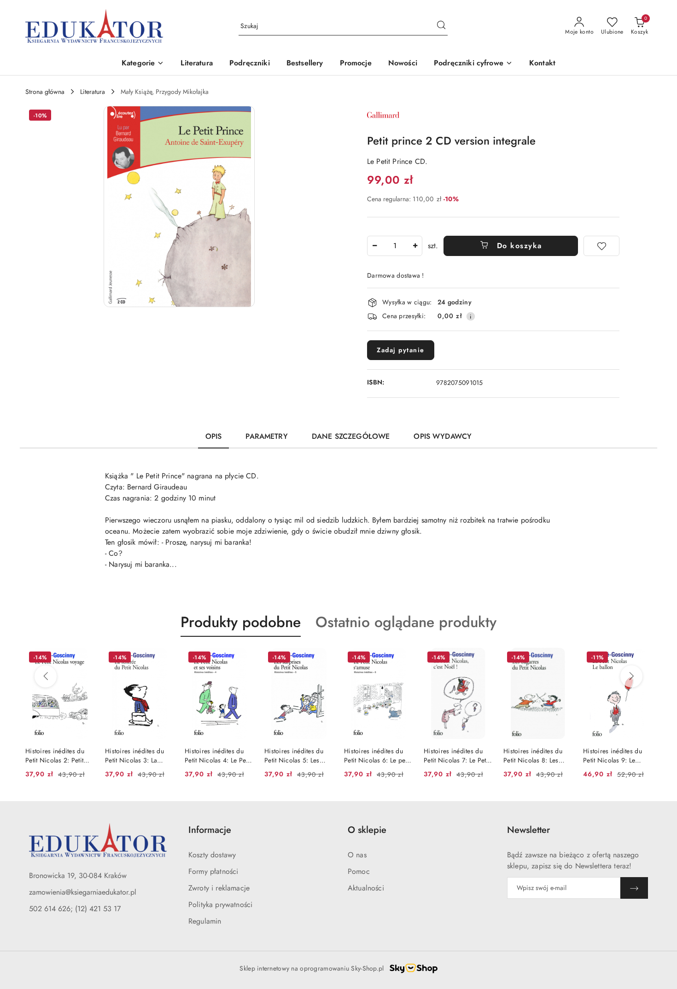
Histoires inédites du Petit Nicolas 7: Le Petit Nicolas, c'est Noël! (457, 755)
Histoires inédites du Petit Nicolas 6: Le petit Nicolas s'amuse (377, 755)
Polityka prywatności (220, 904)
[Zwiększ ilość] (415, 246)
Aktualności (366, 888)
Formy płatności (213, 871)
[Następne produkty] (631, 676)
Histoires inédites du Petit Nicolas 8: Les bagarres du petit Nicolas (532, 755)
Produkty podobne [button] (241, 622)
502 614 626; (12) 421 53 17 (75, 908)
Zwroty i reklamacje (219, 888)
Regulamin (204, 921)
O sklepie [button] (367, 830)
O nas (357, 854)
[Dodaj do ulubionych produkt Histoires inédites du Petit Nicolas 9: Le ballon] (641, 658)
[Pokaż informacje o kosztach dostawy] (471, 316)
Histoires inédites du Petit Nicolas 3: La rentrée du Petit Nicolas (138, 755)
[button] (143, 64)
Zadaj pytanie (401, 350)
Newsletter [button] (528, 830)
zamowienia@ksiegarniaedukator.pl (82, 892)
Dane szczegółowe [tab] (351, 436)
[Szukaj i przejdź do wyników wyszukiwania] (441, 26)
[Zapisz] (634, 888)
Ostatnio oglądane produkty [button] (405, 622)
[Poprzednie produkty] (45, 676)
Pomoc (359, 871)
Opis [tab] (213, 436)
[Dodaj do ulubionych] (601, 246)
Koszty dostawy (212, 854)
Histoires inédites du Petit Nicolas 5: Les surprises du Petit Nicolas (293, 755)
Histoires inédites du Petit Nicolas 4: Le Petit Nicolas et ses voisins (218, 755)
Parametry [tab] (266, 436)
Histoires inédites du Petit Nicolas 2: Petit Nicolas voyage (54, 755)
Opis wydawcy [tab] (443, 436)
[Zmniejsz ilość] (374, 246)
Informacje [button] (209, 830)
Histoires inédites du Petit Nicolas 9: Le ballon (612, 755)
